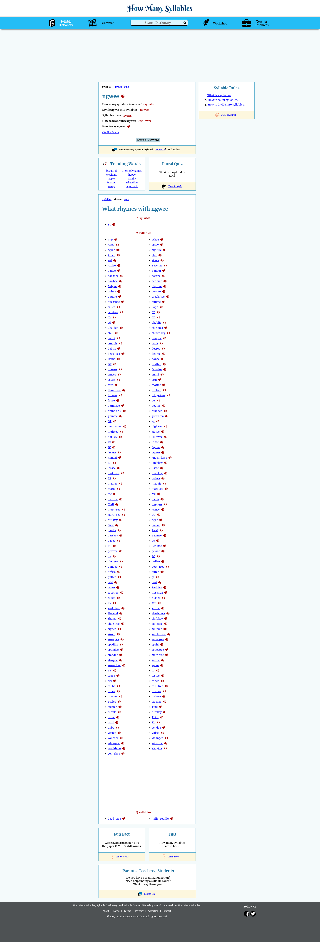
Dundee (157, 369)
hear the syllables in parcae (163, 525)
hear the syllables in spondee (121, 649)
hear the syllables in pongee (120, 566)
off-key (113, 520)
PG (153, 556)
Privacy (139, 911)
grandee (157, 411)
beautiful (111, 170)
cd (109, 322)
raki (110, 582)
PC (109, 546)
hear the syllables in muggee (165, 504)
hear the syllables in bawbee (120, 281)
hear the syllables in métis (162, 499)
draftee (156, 364)
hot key (112, 437)
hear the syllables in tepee (117, 675)
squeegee (158, 649)
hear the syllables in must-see (123, 509)
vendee (156, 727)
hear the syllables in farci (116, 385)
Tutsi (155, 717)
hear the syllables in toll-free (166, 686)
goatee (156, 405)
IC (109, 442)
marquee (157, 488)
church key (158, 333)
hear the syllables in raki (115, 582)
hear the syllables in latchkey (165, 462)
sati (154, 603)
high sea (157, 426)
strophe (113, 660)
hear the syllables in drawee (120, 369)
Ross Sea (157, 592)
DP (109, 364)
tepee (111, 675)
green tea (158, 416)
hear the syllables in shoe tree (122, 623)
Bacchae (157, 265)
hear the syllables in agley (161, 244)
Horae (156, 431)
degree (156, 353)
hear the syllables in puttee (119, 577)
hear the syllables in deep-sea (122, 353)
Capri (155, 307)
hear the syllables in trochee (164, 701)
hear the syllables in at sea (162, 260)
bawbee (113, 281)
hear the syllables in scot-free (122, 608)
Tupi (155, 707)
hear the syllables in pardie (119, 530)
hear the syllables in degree (163, 353)
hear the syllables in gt (114, 421)
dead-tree (114, 818)
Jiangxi (112, 457)
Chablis (156, 322)
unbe (111, 727)
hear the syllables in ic (113, 442)
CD (153, 317)
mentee (113, 499)
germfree (114, 405)
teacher (111, 182)
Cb (109, 317)
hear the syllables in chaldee (121, 327)
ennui (155, 374)
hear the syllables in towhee (164, 691)
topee (111, 691)
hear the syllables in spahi (161, 644)
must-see (114, 509)
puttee (112, 577)
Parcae (156, 525)
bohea (112, 291)
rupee (111, 598)
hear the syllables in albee (118, 255)
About (106, 911)
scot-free (114, 608)
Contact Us (160, 149)
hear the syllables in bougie (119, 296)
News (116, 911)
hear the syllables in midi (116, 504)
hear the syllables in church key (168, 333)
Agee (111, 244)
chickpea (157, 328)
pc (153, 540)
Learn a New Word (148, 140)
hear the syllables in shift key (165, 618)
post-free (158, 566)
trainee (156, 696)
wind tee (157, 743)
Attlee (112, 265)
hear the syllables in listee (161, 468)
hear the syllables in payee (118, 540)
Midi (111, 504)
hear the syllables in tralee (119, 701)
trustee (112, 707)
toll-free (157, 686)
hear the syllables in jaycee (162, 447)
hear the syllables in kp (114, 462)
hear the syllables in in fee (161, 442)
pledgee (113, 561)
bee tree (157, 281)
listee (155, 468)
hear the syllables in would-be (123, 748)
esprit (111, 379)
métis (155, 499)
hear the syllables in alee (160, 255)
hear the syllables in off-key (120, 520)
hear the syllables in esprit (118, 379)
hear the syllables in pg (114, 556)
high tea (113, 431)
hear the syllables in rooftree (121, 592)
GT (109, 421)
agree (111, 250)
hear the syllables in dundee (164, 369)
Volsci (155, 733)
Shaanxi (113, 613)
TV (153, 722)
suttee (156, 660)
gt (153, 421)
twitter (253, 914)
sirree (111, 634)
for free (156, 390)
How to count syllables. (223, 100)
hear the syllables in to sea (162, 681)
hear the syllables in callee (118, 307)
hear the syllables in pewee (162, 551)
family (132, 178)
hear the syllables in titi (114, 681)
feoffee (156, 385)
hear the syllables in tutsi (161, 717)
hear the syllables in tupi (160, 706)
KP (109, 463)
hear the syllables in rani (159, 582)
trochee (156, 701)
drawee (112, 369)
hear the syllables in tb (114, 670)
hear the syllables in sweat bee (123, 665)
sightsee (157, 623)
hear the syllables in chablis (164, 322)
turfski (112, 712)
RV (109, 603)
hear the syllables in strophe (120, 660)
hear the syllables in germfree (122, 405)
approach (132, 186)
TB (109, 670)
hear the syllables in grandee (165, 411)
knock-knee (159, 457)
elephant (111, 174)
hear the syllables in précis (118, 571)
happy (132, 174)
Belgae (112, 286)
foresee (112, 395)
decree (156, 348)
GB (153, 400)
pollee (156, 561)
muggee (157, 504)
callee (111, 307)
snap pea (113, 639)
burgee (156, 302)
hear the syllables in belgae (119, 286)
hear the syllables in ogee (160, 520)
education (132, 182)
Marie (111, 488)
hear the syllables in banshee (121, 276)
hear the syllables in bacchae (165, 265)
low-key (157, 473)
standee (113, 655)
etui (154, 379)
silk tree (157, 629)
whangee (157, 738)
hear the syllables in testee (162, 675)
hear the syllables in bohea (118, 291)
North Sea (114, 514)
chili (111, 333)
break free (158, 296)
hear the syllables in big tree (164, 286)
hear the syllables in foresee (120, 395)
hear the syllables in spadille (121, 644)
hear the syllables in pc (114, 546)
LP (109, 478)
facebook (246, 914)
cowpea (156, 338)
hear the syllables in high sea (165, 426)
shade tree (158, 613)
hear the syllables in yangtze (165, 748)
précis (112, 572)
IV (109, 447)
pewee (156, 551)
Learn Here (172, 856)
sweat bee (114, 665)
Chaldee (113, 328)
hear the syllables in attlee (118, 265)
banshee (113, 276)
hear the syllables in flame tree (123, 390)
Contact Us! (149, 894)
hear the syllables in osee (116, 525)
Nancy (156, 509)
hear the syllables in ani (114, 260)
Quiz (126, 87)
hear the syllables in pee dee (164, 546)
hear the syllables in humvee (165, 436)
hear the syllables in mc (114, 494)
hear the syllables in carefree (121, 312)
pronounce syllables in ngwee (128, 126)
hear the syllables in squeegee (166, 649)
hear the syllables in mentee (120, 499)
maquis (156, 483)
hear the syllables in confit (118, 338)
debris (112, 348)
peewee (113, 551)
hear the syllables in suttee (162, 660)
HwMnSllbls (160, 8)
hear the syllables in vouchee (121, 738)
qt (153, 577)
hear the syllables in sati (159, 603)
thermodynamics (132, 170)
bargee (156, 276)
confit (111, 338)
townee (112, 696)
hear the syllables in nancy (162, 509)
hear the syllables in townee (120, 696)
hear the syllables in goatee (163, 405)
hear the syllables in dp (114, 364)
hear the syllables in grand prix (124, 411)
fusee (111, 400)
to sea (155, 681)
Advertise (153, 911)
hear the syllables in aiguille (164, 250)
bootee (156, 291)
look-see (113, 473)
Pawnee (157, 535)
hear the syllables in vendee (163, 727)
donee (156, 359)
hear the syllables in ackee (161, 239)
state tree (158, 655)
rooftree (113, 592)
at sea (155, 260)
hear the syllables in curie (161, 343)
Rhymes (118, 87)
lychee (156, 478)
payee (111, 540)
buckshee (114, 302)
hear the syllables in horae (162, 431)
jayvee (156, 452)
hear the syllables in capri (161, 307)
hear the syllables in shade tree (167, 613)
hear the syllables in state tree (166, 655)
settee (156, 608)
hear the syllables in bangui (163, 270)
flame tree (114, 390)
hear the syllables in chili (116, 333)
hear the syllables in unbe (117, 727)
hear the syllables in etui (159, 379)
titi (110, 681)
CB (153, 312)
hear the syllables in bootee (163, 291)
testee (156, 675)
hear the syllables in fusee (117, 400)
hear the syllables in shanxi (119, 618)
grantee (113, 416)
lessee (112, 468)
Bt (109, 224)
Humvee (157, 437)
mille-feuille (160, 818)
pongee (112, 566)
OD (154, 514)
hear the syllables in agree (117, 250)
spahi (155, 644)
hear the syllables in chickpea (165, 327)
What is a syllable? (219, 95)
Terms (127, 911)
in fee (155, 442)
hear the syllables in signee (119, 629)
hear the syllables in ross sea (165, 592)
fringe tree (158, 395)
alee (154, 255)
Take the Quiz (175, 186)
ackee (155, 239)
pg (109, 556)
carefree (113, 312)
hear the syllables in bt (113, 224)
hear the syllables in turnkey (164, 712)
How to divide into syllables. (226, 104)
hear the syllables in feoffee (163, 385)
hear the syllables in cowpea (164, 338)
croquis (112, 343)
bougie (112, 296)
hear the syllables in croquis (120, 343)
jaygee (112, 452)
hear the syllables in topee (118, 691)
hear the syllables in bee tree (165, 281)
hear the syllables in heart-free (124, 426)
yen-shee (114, 753)
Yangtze (157, 748)
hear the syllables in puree (162, 571)
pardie (112, 530)
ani (110, 260)
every (111, 186)
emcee (112, 374)
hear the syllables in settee (162, 608)
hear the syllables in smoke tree (168, 634)
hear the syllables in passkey (120, 535)
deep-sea (114, 353)
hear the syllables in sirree (118, 634)
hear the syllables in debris (118, 348)
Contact (167, 911)
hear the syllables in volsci (162, 732)
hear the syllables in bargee (163, 276)
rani (154, 582)
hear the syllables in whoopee (122, 743)
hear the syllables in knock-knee (170, 457)
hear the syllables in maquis (164, 483)
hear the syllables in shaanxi (120, 613)
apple (111, 178)
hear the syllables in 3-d (115, 239)
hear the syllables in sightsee (165, 623)
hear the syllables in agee (117, 244)
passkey (113, 535)
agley (155, 244)
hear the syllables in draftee (164, 364)
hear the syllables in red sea (164, 587)
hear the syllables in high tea (121, 431)
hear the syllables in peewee (120, 551)
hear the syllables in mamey (120, 483)
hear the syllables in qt (157, 577)
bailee (112, 270)
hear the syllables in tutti (116, 722)
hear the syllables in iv (113, 447)
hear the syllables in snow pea (166, 639)
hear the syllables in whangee (166, 738)
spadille (113, 644)
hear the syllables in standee (120, 655)
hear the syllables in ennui (162, 374)
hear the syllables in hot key (120, 436)
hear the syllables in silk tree (165, 629)
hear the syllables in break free (167, 296)
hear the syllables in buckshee (122, 301)
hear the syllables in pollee (162, 561)
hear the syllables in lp (114, 478)
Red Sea (157, 587)
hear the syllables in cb (114, 317)
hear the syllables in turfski (119, 712)
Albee (111, 255)
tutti (111, 722)
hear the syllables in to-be (118, 686)
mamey (112, 483)
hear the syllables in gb (158, 400)
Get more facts (121, 856)
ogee (155, 520)
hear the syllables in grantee (120, 416)
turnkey (157, 712)
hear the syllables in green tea (166, 416)
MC (154, 494)
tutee (111, 717)
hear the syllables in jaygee (119, 452)
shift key (157, 618)
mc (110, 494)
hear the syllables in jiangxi (119, 457)
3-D (110, 239)
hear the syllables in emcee (119, 374)
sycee (155, 665)
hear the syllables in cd (113, 322)
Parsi (155, 530)
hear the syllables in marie (118, 488)
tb (153, 670)
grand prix (114, 411)
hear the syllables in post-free (167, 566)
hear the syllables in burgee (163, 301)
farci (111, 385)
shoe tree (114, 623)
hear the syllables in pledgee (121, 561)
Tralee (112, 701)
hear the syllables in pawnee (164, 535)
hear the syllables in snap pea (122, 639)
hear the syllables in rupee (118, 597)
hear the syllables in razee (117, 587)
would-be (114, 748)
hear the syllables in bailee (118, 270)
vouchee (113, 738)
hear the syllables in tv (158, 722)
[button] (185, 23)
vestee (112, 733)
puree (155, 572)
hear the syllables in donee (162, 359)
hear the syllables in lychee (162, 478)
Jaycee (156, 447)
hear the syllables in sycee (161, 665)
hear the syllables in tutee (117, 717)
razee (111, 587)
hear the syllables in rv (114, 603)
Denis (111, 359)
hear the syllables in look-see (122, 473)
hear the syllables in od (158, 514)
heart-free (114, 426)
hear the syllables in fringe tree (168, 395)
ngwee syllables (122, 96)
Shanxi (112, 618)
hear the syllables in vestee (119, 732)
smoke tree (159, 634)
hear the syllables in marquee (166, 488)
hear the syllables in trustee (120, 706)
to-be (111, 686)
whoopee (114, 743)
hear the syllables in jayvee (162, 452)
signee (112, 629)
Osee (111, 525)
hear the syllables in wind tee (165, 743)
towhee (156, 691)
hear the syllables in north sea (123, 514)
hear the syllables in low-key (165, 473)
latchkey (157, 463)
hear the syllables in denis (118, 359)
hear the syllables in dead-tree (123, 818)
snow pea (158, 639)
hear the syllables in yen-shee (122, 753)
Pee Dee (157, 546)
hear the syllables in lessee (118, 468)
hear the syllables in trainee (163, 696)
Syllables (106, 199)
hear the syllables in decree (163, 348)
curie (155, 343)
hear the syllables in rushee (163, 597)
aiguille (157, 250)
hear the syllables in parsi (161, 530)
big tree (157, 286)
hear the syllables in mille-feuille (171, 818)
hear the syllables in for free (164, 390)
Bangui (156, 270)
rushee (156, 598)
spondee (113, 649)
